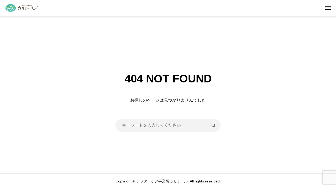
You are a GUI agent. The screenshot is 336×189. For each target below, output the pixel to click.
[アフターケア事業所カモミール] (23, 8)
